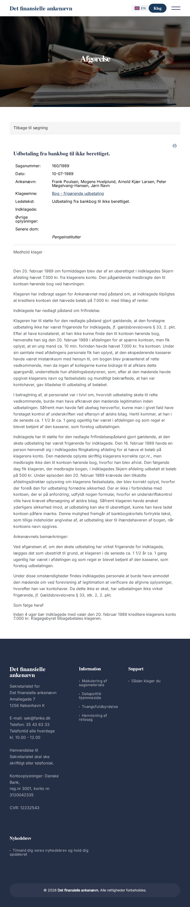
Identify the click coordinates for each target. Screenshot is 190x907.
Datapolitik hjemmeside (90, 695)
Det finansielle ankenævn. (78, 890)
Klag (158, 8)
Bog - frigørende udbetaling (78, 193)
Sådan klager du (146, 681)
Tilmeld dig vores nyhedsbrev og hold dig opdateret (49, 852)
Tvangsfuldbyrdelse (100, 706)
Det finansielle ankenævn (41, 8)
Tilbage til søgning (30, 127)
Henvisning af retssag (93, 717)
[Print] (175, 146)
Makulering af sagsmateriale (93, 683)
